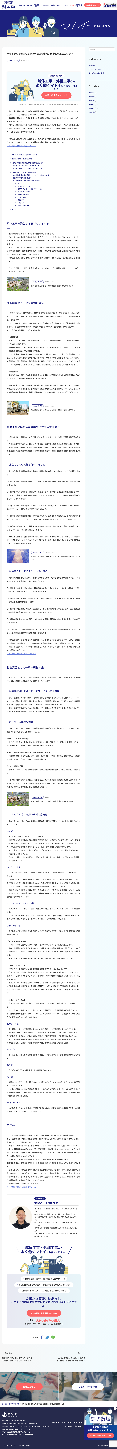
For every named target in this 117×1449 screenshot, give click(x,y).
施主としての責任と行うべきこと (26, 165)
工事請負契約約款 (24, 1445)
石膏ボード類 (22, 194)
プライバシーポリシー (9, 1445)
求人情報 (77, 1426)
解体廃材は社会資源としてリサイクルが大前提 (31, 175)
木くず (19, 183)
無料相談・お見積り (92, 5)
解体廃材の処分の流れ (22, 178)
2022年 (92, 108)
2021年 (92, 112)
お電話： (43, 1320)
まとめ (13, 209)
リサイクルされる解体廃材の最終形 (27, 180)
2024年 (92, 100)
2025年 (92, 96)
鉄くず (19, 200)
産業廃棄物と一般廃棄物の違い (22, 159)
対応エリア (46, 5)
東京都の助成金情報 (96, 73)
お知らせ (92, 65)
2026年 (92, 93)
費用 (63, 1422)
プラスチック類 (22, 191)
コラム (72, 5)
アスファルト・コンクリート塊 (28, 189)
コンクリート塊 (22, 186)
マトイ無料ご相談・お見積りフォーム (21, 145)
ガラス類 (20, 197)
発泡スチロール (22, 205)
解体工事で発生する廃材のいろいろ (23, 154)
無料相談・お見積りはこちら (44, 1313)
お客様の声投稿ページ (79, 5)
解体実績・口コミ (37, 5)
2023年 (92, 104)
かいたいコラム (13, 60)
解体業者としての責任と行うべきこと (28, 168)
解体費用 (29, 5)
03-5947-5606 (110, 6)
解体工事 (22, 5)
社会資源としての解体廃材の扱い (23, 172)
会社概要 (65, 5)
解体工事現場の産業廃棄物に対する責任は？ (27, 163)
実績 (69, 1422)
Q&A (58, 5)
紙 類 (19, 203)
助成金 (53, 5)
